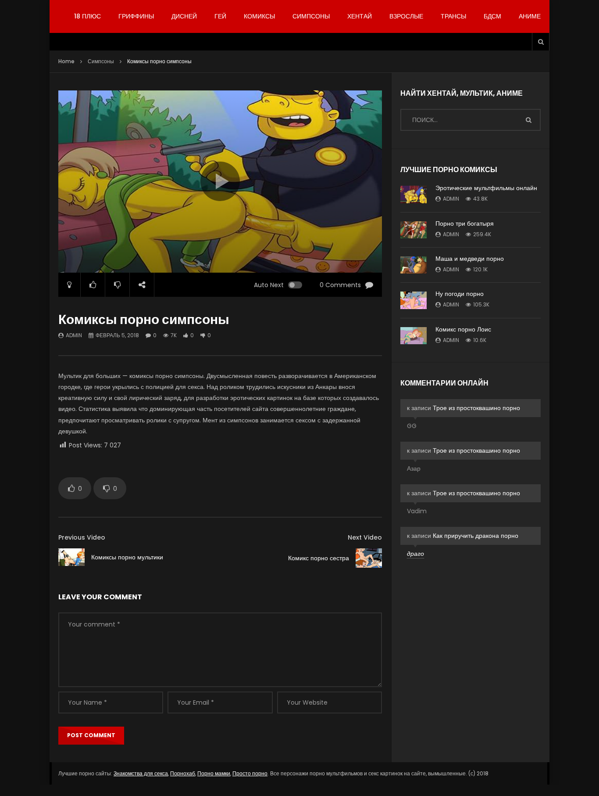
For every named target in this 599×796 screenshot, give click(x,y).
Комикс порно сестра (318, 558)
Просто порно (249, 773)
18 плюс (87, 16)
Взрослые (406, 16)
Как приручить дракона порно (475, 535)
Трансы (453, 16)
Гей (220, 16)
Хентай (359, 16)
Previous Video (81, 537)
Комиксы (259, 16)
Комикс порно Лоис (463, 329)
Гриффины (136, 16)
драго (415, 553)
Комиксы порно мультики (127, 557)
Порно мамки (213, 773)
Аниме (530, 16)
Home (66, 61)
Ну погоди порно (459, 293)
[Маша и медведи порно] (413, 265)
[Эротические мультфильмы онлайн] (413, 194)
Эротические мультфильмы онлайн (486, 188)
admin (74, 335)
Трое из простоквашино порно (476, 407)
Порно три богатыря (464, 223)
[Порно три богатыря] (413, 229)
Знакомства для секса (141, 773)
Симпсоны (311, 16)
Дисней (184, 16)
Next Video (365, 537)
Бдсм (492, 16)
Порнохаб (182, 773)
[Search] (540, 41)
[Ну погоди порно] (413, 300)
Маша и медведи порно (469, 258)
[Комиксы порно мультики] (71, 556)
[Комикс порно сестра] (369, 558)
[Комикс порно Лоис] (413, 335)
